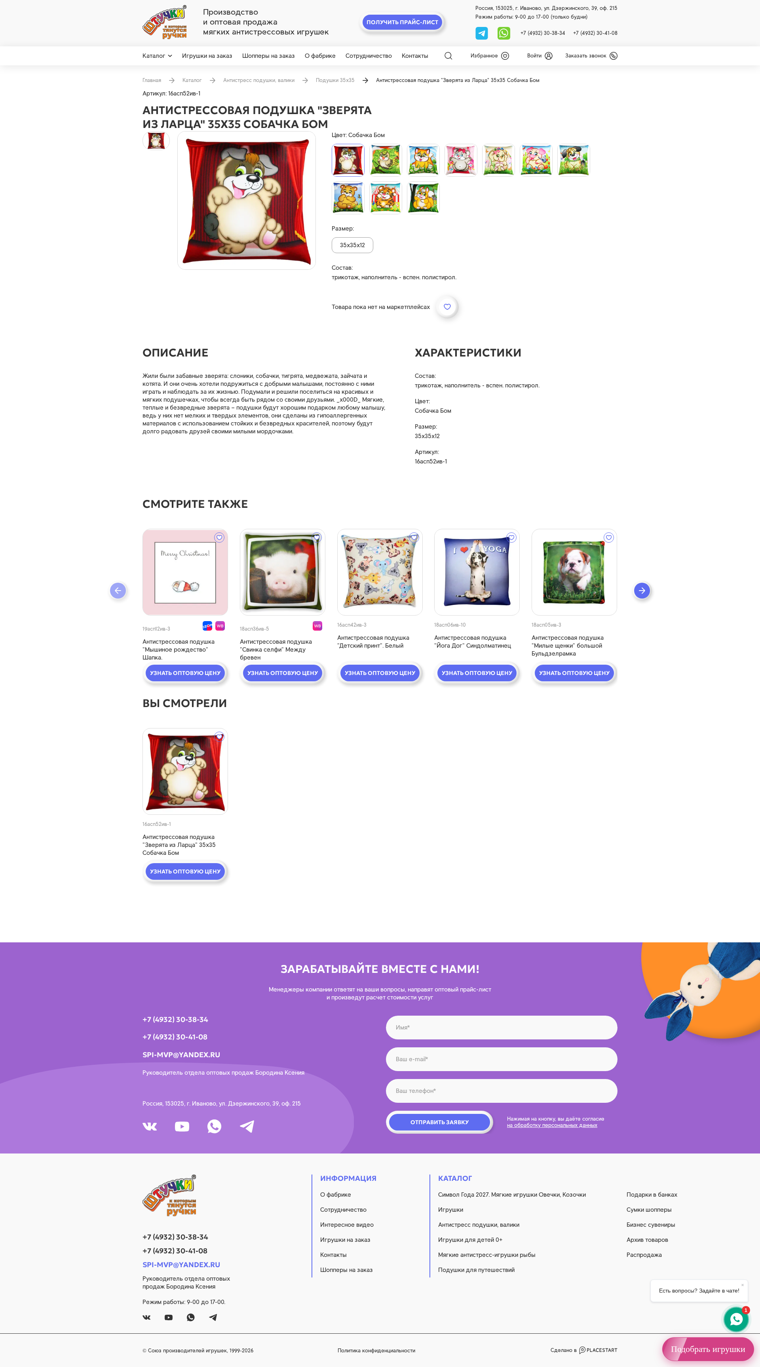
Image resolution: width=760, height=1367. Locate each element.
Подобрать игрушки (708, 1349)
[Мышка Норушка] (461, 160)
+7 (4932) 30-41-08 (595, 33)
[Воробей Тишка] (385, 160)
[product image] (246, 200)
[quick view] (185, 572)
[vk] (149, 1126)
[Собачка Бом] (348, 160)
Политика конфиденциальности (376, 1351)
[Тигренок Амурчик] (385, 197)
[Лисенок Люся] (423, 160)
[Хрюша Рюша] (536, 160)
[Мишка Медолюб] (348, 197)
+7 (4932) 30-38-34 (543, 33)
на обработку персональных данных (552, 1125)
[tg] (482, 32)
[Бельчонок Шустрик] (423, 197)
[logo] (164, 22)
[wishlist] (219, 537)
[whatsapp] (504, 32)
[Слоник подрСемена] (498, 160)
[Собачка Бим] (573, 160)
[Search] (448, 56)
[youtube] (182, 1126)
